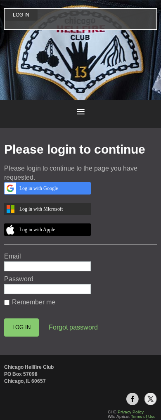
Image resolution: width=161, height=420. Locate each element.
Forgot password (73, 327)
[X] (150, 399)
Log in (21, 15)
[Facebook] (132, 399)
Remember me (33, 302)
